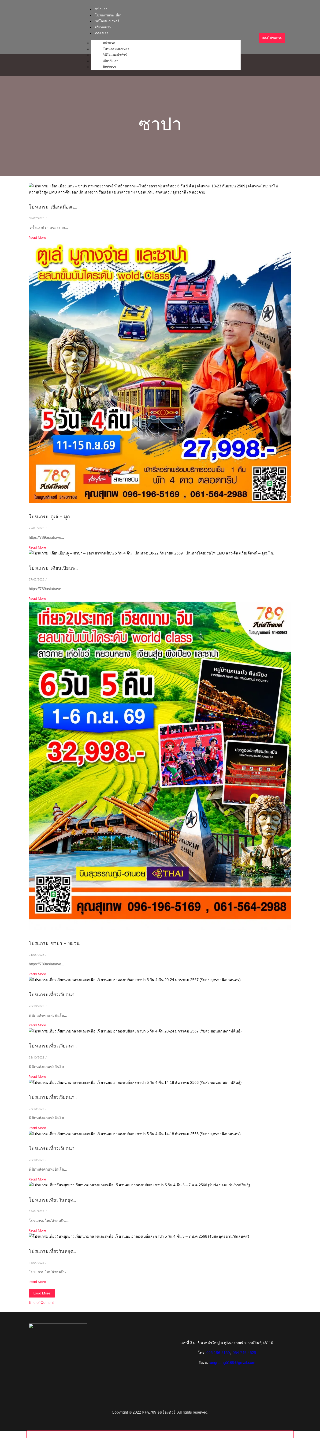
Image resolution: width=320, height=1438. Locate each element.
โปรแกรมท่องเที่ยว (116, 49)
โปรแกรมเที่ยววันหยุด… (52, 1200)
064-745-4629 (244, 1353)
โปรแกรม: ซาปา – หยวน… (55, 943)
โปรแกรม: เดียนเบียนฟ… (53, 568)
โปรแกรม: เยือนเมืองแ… (53, 207)
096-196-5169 (218, 1353)
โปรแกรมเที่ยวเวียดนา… (53, 994)
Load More (41, 1293)
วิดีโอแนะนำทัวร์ (115, 55)
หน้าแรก (101, 9)
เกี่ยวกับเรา (111, 61)
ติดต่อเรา (101, 33)
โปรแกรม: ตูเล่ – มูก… (51, 516)
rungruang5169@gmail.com (232, 1363)
